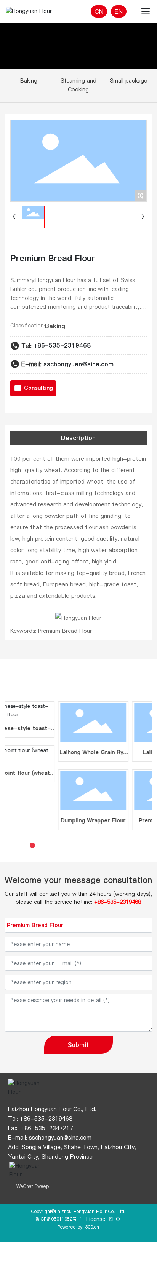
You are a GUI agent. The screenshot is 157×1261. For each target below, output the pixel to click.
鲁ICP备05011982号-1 (58, 1219)
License (95, 1219)
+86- (27, 1118)
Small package (128, 81)
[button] (24, 845)
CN (99, 11)
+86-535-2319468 (62, 345)
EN (119, 11)
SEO (114, 1219)
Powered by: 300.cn (78, 1227)
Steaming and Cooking (78, 85)
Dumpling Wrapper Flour (75, 820)
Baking (28, 81)
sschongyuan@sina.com (78, 364)
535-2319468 (53, 1118)
